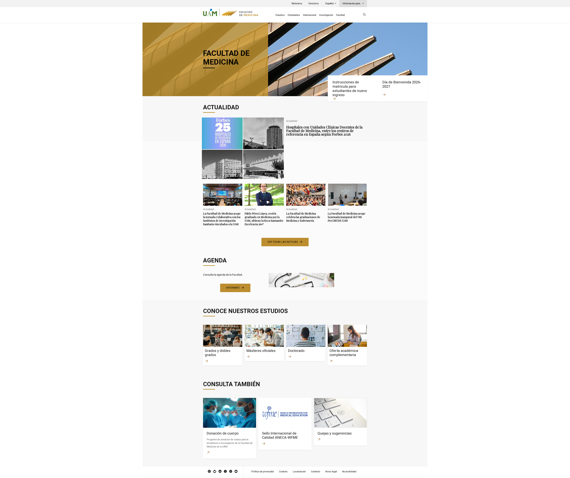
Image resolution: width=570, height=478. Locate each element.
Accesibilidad (349, 471)
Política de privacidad (262, 471)
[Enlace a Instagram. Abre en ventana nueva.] (209, 471)
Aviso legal (331, 471)
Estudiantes (294, 15)
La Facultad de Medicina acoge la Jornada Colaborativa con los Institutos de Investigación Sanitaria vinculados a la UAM (222, 207)
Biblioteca (297, 3)
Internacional (309, 15)
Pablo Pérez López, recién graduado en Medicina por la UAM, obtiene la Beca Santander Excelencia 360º (264, 207)
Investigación (326, 15)
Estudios (280, 15)
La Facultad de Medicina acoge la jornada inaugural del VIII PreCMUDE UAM (347, 205)
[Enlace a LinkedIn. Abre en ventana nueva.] (220, 471)
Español (329, 3)
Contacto (315, 471)
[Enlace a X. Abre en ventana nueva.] (225, 471)
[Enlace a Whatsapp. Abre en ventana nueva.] (230, 471)
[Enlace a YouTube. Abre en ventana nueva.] (236, 471)
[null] (364, 15)
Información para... (352, 3)
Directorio (313, 3)
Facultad (340, 15)
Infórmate (233, 287)
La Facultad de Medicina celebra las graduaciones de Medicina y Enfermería (305, 205)
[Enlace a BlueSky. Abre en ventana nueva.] (214, 471)
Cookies (283, 471)
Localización (299, 471)
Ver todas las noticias (282, 241)
